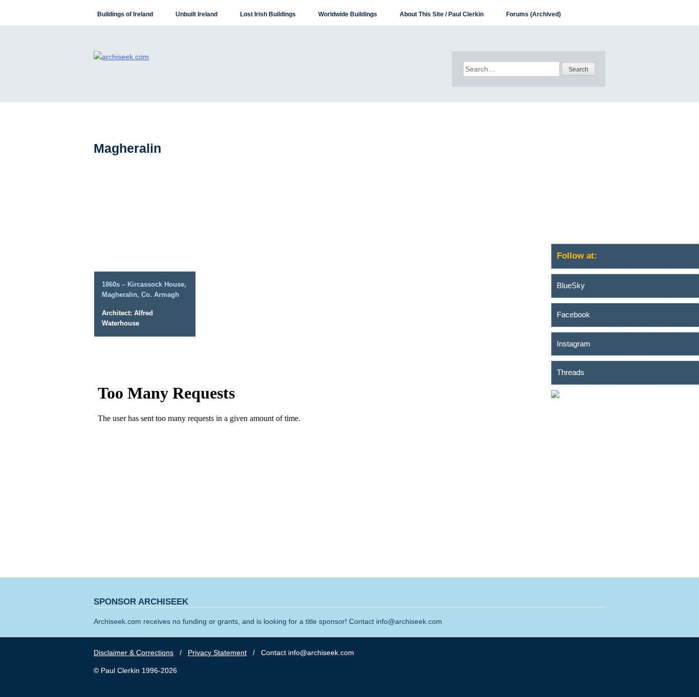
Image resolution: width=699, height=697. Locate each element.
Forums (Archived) (533, 14)
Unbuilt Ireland (196, 14)
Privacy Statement (217, 652)
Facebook (573, 314)
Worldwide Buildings (347, 14)
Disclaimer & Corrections (133, 652)
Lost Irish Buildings (268, 14)
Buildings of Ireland (125, 14)
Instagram (574, 343)
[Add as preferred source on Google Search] (625, 395)
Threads (570, 372)
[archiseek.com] (121, 57)
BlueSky (571, 285)
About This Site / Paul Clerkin (442, 14)
